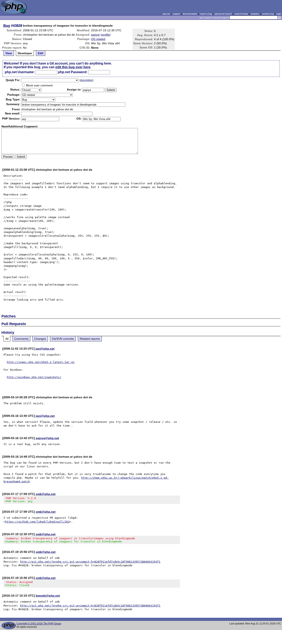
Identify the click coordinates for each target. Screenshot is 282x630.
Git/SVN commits (63, 338)
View (8, 53)
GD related (98, 39)
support (176, 14)
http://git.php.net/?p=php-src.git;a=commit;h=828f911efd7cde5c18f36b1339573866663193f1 (90, 561)
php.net (166, 14)
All (6, 338)
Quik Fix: (13, 80)
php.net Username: (20, 72)
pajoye (95, 34)
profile (106, 34)
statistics (255, 14)
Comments (21, 338)
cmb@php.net (46, 494)
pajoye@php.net (47, 438)
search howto (241, 14)
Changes (40, 338)
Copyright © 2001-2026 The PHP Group (38, 623)
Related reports (90, 338)
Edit (40, 53)
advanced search (223, 14)
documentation (190, 14)
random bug (268, 14)
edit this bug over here (72, 67)
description (86, 80)
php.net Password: (73, 72)
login (278, 14)
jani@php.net (45, 348)
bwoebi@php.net (48, 595)
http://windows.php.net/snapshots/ (34, 377)
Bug (6, 26)
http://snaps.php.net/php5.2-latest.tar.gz (41, 362)
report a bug (206, 14)
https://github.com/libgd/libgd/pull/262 (37, 521)
